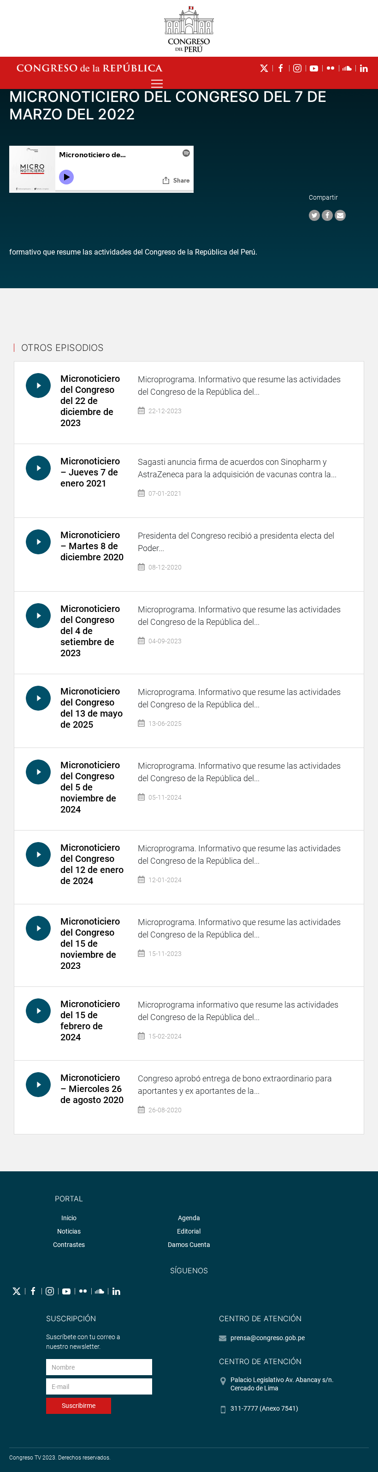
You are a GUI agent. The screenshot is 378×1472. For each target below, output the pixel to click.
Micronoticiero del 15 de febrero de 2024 (90, 1020)
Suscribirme (78, 1405)
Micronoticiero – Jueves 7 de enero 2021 (90, 472)
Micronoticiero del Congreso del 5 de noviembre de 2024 (90, 787)
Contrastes (69, 1244)
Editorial (189, 1231)
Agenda (189, 1218)
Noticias (69, 1231)
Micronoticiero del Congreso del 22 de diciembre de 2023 (90, 400)
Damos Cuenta (189, 1244)
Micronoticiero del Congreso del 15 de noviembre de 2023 (90, 943)
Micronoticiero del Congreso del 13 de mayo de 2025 (91, 708)
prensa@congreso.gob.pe (267, 1337)
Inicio (69, 1218)
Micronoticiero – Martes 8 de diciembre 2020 (92, 546)
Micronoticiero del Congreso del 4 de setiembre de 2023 (90, 631)
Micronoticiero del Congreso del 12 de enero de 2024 (92, 864)
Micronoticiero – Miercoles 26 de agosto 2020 (92, 1088)
